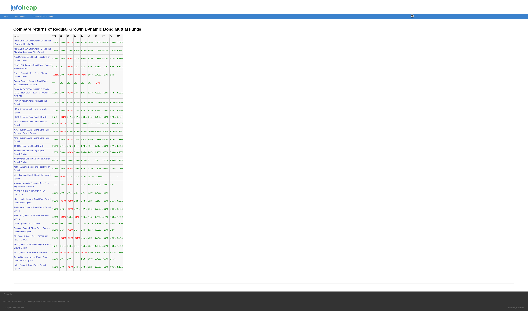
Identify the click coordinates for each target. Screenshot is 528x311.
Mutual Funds (20, 16)
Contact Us (7, 294)
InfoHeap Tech (63, 302)
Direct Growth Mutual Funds (22, 302)
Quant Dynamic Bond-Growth (27, 223)
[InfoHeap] (24, 9)
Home (5, 16)
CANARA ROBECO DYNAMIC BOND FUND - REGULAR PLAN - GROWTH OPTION (31, 92)
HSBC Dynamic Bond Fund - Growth (30, 117)
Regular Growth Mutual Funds (45, 302)
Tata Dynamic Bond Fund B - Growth (30, 252)
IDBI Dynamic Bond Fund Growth (29, 146)
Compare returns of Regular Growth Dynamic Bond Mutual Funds (77, 29)
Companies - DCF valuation (42, 16)
